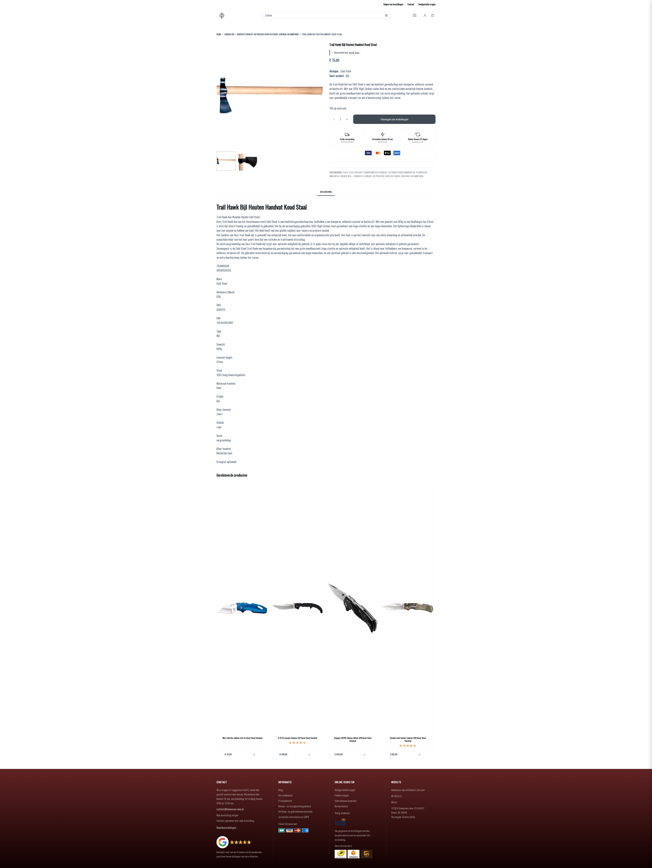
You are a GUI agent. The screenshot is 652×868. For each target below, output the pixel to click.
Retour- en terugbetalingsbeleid (294, 806)
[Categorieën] (415, 15)
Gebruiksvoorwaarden (346, 801)
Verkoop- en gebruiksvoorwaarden (295, 811)
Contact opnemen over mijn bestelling (235, 820)
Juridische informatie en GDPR (293, 817)
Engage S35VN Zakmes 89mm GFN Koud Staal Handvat (353, 739)
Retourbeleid (341, 806)
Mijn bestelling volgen (227, 815)
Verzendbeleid (285, 795)
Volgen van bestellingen (393, 4)
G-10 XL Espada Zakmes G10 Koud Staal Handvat (297, 737)
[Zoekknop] (386, 15)
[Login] (425, 15)
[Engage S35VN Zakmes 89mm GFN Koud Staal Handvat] (353, 607)
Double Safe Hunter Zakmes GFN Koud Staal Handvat (408, 739)
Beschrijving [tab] (326, 191)
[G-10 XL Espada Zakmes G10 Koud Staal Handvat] (297, 607)
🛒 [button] (254, 754)
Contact (411, 4)
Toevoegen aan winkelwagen (394, 119)
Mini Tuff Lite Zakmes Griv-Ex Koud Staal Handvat (242, 737)
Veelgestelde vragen (427, 4)
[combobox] (323, 15)
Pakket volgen (342, 795)
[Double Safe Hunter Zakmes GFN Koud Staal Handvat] (408, 607)
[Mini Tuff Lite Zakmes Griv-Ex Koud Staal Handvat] (242, 607)
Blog (280, 790)
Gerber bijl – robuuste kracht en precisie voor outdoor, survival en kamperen (381, 176)
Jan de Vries (354, 52)
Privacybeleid (285, 801)
